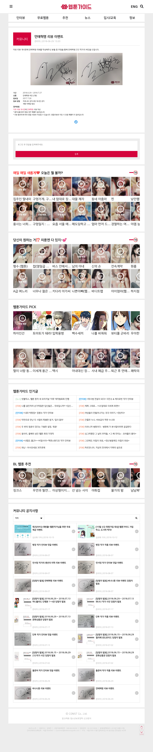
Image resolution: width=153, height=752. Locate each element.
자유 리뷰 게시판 (19, 109)
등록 (76, 154)
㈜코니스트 (32, 728)
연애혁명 (30, 109)
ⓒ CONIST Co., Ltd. (76, 713)
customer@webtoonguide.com (67, 730)
